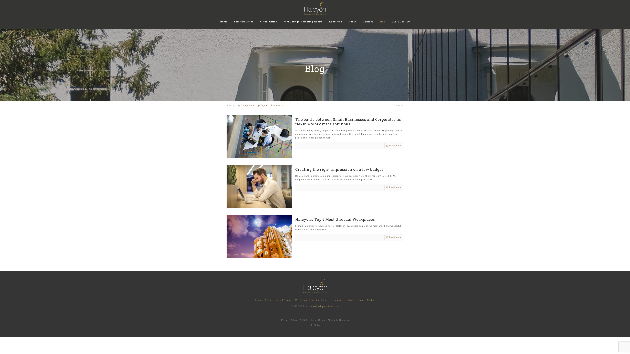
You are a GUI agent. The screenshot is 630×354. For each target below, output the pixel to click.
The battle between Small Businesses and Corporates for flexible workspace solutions (348, 121)
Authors (277, 105)
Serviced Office (263, 300)
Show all (398, 105)
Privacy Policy (289, 320)
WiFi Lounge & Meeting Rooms (312, 300)
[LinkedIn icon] (318, 325)
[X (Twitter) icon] (315, 325)
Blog (360, 300)
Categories (247, 105)
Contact (371, 300)
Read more (395, 145)
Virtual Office (283, 300)
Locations (338, 300)
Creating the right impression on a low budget (339, 169)
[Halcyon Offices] (315, 8)
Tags (263, 105)
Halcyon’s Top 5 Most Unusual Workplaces (335, 219)
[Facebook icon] (311, 325)
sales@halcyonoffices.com (324, 306)
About (350, 300)
